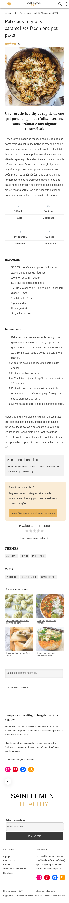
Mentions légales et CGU (13, 891)
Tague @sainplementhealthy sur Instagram (33, 513)
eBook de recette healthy (14, 869)
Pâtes (15, 13)
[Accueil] (34, 4)
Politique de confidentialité (45, 891)
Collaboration (9, 860)
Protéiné (11, 577)
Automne (11, 556)
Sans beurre (29, 577)
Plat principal (25, 13)
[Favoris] (9, 4)
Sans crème (48, 577)
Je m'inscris (34, 836)
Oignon (8, 13)
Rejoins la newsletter (15, 820)
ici (20, 154)
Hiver (24, 556)
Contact (6, 864)
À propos (7, 856)
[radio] (26, 531)
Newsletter (8, 873)
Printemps (38, 556)
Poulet (36, 13)
